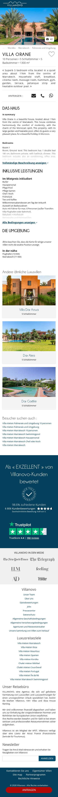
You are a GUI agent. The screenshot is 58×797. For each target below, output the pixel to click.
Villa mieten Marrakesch (13, 445)
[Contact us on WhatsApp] (51, 95)
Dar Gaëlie (29, 401)
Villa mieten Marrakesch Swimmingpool (21, 434)
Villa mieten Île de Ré (29, 675)
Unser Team (29, 594)
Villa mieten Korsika (29, 659)
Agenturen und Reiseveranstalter (29, 626)
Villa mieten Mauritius (29, 651)
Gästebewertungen (29, 602)
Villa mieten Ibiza (29, 647)
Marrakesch (23, 48)
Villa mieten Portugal (29, 671)
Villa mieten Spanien (29, 655)
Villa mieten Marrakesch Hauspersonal (20, 437)
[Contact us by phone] (42, 95)
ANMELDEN (47, 758)
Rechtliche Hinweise (29, 778)
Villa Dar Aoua (29, 309)
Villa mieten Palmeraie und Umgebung (20, 427)
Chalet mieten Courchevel (29, 667)
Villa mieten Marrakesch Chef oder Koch (21, 441)
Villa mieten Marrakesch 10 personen (20, 430)
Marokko (12, 48)
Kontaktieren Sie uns (17, 770)
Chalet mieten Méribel (29, 663)
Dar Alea (29, 355)
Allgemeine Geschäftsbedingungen (29, 618)
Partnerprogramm (35, 774)
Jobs (29, 606)
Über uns (29, 598)
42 (51, 39)
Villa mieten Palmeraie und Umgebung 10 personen (26, 423)
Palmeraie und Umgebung (44, 48)
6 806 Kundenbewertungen (20, 508)
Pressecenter (29, 610)
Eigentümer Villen (42, 770)
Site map (17, 774)
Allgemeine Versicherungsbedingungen (29, 622)
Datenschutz (29, 614)
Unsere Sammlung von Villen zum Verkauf (29, 630)
